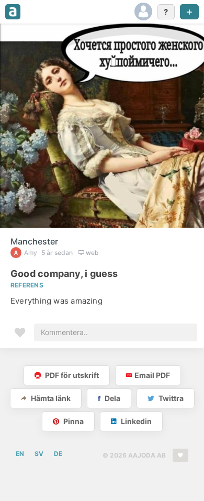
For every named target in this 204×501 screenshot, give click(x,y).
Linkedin (135, 421)
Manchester (34, 241)
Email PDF (152, 375)
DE (58, 454)
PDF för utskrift (71, 375)
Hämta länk (50, 398)
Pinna (73, 421)
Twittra (170, 398)
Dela (111, 398)
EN (20, 454)
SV (39, 454)
